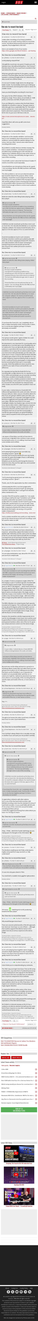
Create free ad (16, 1057)
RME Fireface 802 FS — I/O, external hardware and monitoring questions (18, 1077)
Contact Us (14, 1288)
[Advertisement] (19, 1127)
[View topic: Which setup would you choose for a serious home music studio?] (36, 1084)
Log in (4, 2)
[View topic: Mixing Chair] (36, 1088)
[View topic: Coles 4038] (36, 1069)
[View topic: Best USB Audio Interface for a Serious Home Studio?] (36, 1081)
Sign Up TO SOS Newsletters (19, 1109)
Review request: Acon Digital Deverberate (15, 1103)
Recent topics (15, 1065)
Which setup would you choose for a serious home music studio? (18, 1084)
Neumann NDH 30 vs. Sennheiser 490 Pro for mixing (17, 1095)
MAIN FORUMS (21, 13)
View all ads (5, 1057)
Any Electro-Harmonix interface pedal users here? (17, 1099)
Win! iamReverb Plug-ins (9, 1043)
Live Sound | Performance (10, 14)
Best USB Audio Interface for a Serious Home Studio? (18, 1080)
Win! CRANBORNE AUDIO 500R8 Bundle (14, 1045)
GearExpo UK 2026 (19, 1185)
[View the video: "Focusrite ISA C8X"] (19, 1153)
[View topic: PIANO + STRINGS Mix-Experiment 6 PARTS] (36, 1092)
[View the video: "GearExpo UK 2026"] (19, 1175)
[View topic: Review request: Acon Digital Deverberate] (36, 1103)
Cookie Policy (24, 1288)
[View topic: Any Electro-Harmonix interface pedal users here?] (36, 1099)
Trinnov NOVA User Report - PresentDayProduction (19, 1206)
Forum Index (10, 13)
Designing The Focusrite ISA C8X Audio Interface (19, 1163)
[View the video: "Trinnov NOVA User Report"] (19, 1196)
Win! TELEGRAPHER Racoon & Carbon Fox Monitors (18, 1041)
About (7, 1288)
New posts (5, 1065)
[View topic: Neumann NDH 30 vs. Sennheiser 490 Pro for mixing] (36, 1095)
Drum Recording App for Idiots (11, 1073)
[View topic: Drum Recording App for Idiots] (36, 1073)
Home (3, 13)
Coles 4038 (4, 1069)
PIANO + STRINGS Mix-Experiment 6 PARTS (14, 1092)
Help (31, 1288)
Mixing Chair (5, 1088)
